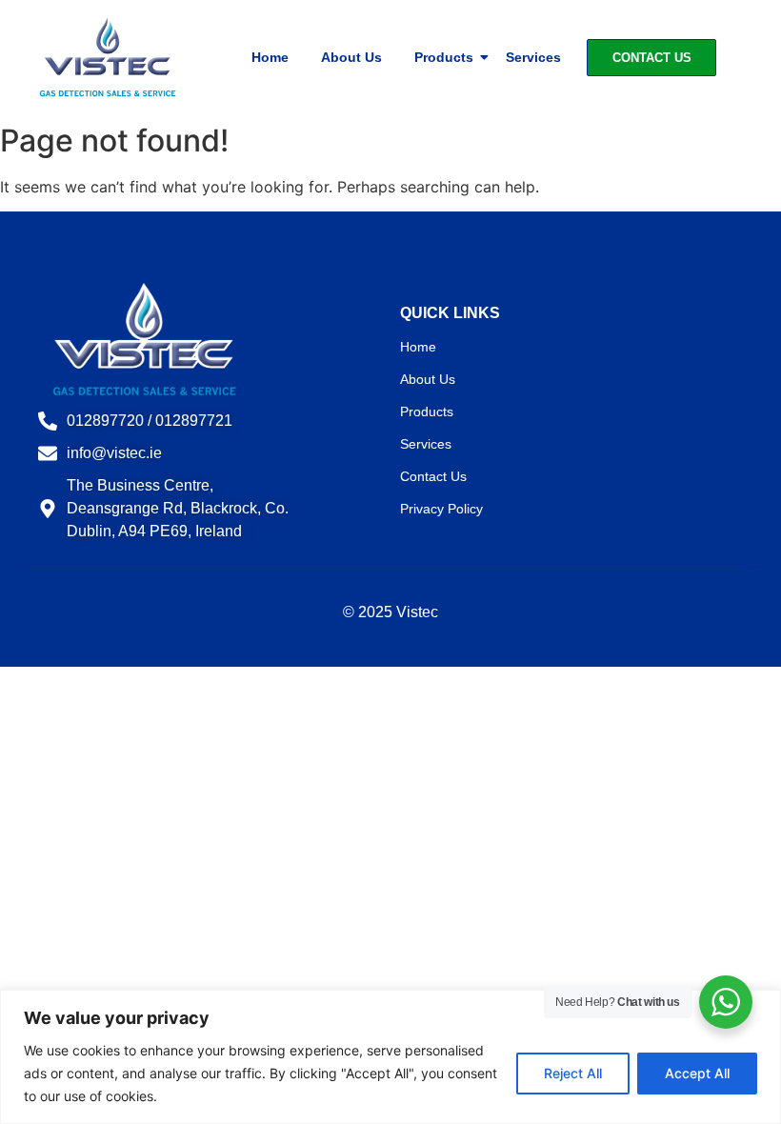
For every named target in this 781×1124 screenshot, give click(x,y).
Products (443, 57)
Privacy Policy (441, 508)
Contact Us (433, 476)
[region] (390, 1057)
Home (270, 57)
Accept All (697, 1073)
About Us (351, 57)
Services (533, 57)
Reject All (573, 1073)
